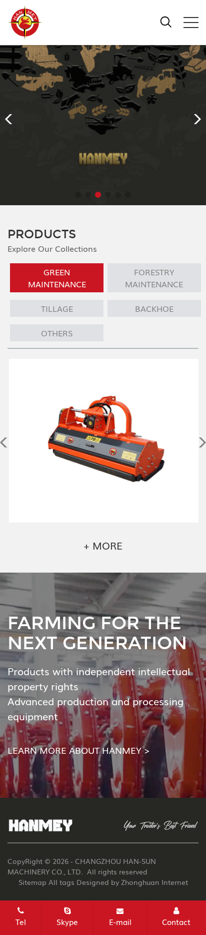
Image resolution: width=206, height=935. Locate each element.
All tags (61, 882)
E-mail (120, 921)
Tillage (57, 308)
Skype (67, 921)
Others (56, 333)
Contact (176, 921)
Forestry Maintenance (154, 278)
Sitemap (32, 882)
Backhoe (154, 308)
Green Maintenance (57, 278)
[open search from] (166, 21)
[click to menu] (191, 23)
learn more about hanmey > (79, 749)
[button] (11, 119)
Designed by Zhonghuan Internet (132, 882)
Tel (21, 921)
